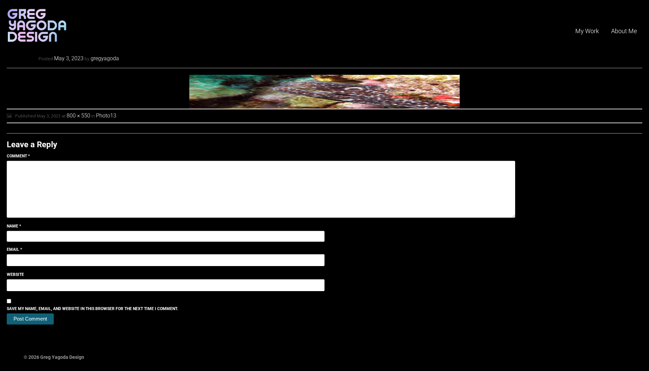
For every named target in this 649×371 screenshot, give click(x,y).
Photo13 (106, 115)
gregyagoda (105, 58)
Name (14, 226)
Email (14, 249)
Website (15, 274)
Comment (18, 156)
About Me (624, 31)
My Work (587, 31)
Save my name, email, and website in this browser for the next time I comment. (92, 308)
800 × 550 (78, 115)
